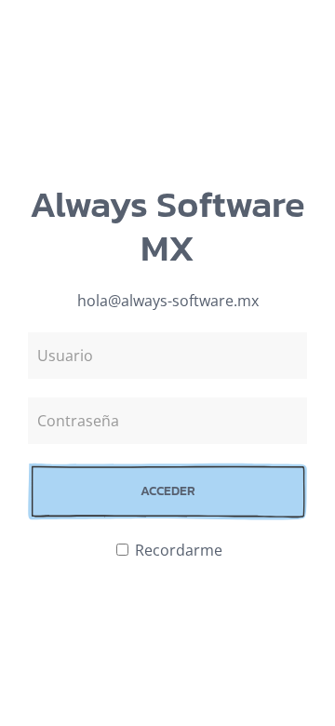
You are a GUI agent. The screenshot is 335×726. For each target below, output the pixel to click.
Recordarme (176, 550)
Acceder (168, 491)
